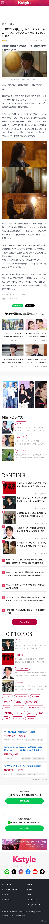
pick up (7, 884)
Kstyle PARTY (31, 718)
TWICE (6, 718)
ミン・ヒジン (17, 718)
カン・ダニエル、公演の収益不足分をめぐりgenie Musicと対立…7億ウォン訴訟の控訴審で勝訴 (25, 599)
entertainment (11, 889)
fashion (30, 889)
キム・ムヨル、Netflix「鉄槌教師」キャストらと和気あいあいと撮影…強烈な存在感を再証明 (25, 574)
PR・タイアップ (33, 904)
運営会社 (5, 912)
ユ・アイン (7, 696)
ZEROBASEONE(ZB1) (35, 707)
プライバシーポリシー (17, 916)
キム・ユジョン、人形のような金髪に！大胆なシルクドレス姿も (25, 586)
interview (32, 899)
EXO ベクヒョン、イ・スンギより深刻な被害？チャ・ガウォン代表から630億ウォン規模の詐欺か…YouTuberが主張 (32, 500)
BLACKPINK (36, 696)
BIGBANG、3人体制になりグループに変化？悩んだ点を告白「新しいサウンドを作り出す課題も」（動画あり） (32, 485)
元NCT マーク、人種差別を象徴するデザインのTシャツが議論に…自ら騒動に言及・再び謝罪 (31, 529)
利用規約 (39, 912)
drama (7, 899)
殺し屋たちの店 (31, 702)
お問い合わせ (29, 912)
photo (30, 894)
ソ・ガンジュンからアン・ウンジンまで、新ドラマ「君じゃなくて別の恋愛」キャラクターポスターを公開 (31, 544)
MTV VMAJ (7, 702)
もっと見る (24, 622)
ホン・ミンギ (18, 707)
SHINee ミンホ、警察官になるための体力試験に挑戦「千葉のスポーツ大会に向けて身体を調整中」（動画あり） (25, 561)
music (7, 894)
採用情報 (5, 916)
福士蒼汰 (18, 702)
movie (29, 884)
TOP (4, 24)
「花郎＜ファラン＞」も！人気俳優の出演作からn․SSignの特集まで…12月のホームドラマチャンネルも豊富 (12, 335)
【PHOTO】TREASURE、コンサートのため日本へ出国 (25, 611)
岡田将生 (7, 707)
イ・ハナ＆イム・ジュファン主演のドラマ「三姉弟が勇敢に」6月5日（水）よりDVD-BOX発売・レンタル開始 (36, 335)
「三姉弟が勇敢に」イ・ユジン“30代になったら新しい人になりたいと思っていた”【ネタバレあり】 (12, 361)
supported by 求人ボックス (39, 779)
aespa (30, 713)
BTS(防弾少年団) (21, 696)
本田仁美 (40, 713)
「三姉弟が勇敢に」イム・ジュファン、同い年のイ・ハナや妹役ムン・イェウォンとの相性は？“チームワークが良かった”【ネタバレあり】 (36, 361)
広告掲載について (16, 912)
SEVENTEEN (8, 713)
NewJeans (20, 713)
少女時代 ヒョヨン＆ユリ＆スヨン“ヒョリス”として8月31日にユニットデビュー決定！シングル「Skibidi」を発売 (31, 515)
